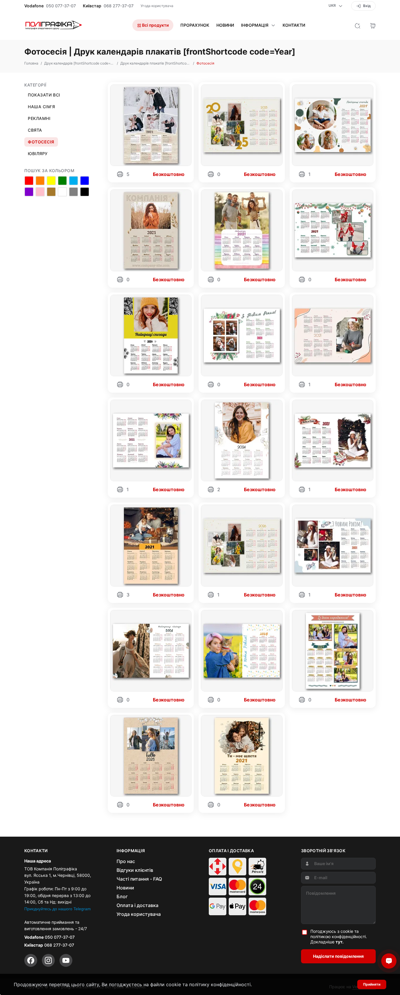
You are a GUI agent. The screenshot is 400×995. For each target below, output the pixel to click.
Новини (225, 25)
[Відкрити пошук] (357, 25)
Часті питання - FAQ (139, 879)
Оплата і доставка (137, 905)
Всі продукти (155, 25)
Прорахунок (194, 25)
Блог (122, 896)
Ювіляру (38, 153)
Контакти (294, 25)
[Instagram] (48, 960)
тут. (339, 941)
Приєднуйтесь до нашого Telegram (57, 908)
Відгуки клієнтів (135, 870)
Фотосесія (41, 141)
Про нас (126, 861)
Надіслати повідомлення (338, 956)
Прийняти (371, 984)
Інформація (255, 25)
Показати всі (44, 94)
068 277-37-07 (119, 6)
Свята (35, 130)
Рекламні (39, 118)
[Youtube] (65, 960)
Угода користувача (157, 6)
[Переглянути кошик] (373, 25)
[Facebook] (30, 960)
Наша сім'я (41, 106)
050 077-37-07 (61, 6)
